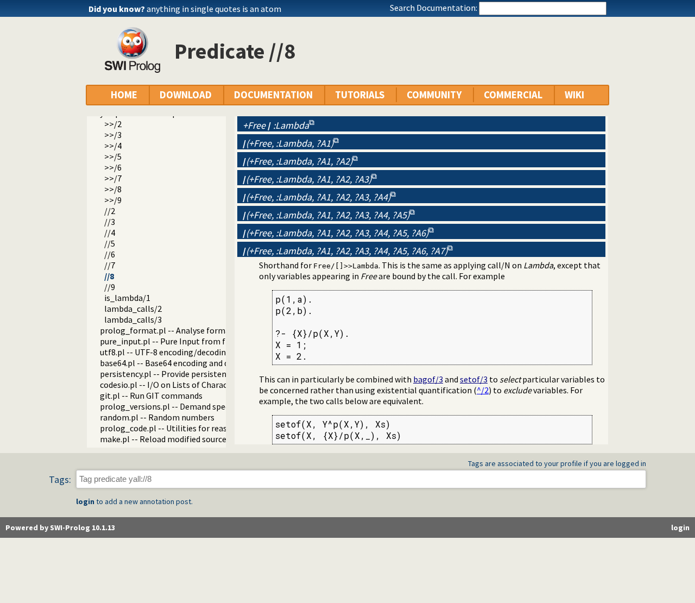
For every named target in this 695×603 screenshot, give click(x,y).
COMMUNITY (434, 95)
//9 (109, 286)
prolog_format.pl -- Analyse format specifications (193, 330)
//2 (109, 210)
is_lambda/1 (127, 297)
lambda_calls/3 (133, 319)
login (85, 501)
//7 (109, 265)
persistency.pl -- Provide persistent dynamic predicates (202, 373)
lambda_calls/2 (133, 308)
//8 (109, 276)
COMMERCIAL (513, 95)
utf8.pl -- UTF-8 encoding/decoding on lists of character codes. (216, 352)
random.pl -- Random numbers (157, 417)
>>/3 (113, 134)
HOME (124, 95)
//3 (109, 221)
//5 (109, 243)
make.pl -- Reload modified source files (172, 439)
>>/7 (113, 178)
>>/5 (113, 156)
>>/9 (113, 199)
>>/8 (113, 189)
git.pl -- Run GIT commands (151, 395)
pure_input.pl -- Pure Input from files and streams (193, 341)
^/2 (483, 390)
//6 (109, 254)
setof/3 (474, 379)
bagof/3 (428, 379)
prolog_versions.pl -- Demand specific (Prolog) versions (203, 406)
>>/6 (113, 167)
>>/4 (113, 145)
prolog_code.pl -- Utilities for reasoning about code (196, 428)
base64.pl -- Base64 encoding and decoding (179, 362)
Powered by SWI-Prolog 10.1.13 (60, 527)
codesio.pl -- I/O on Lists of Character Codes (181, 384)
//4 (109, 232)
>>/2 (113, 123)
